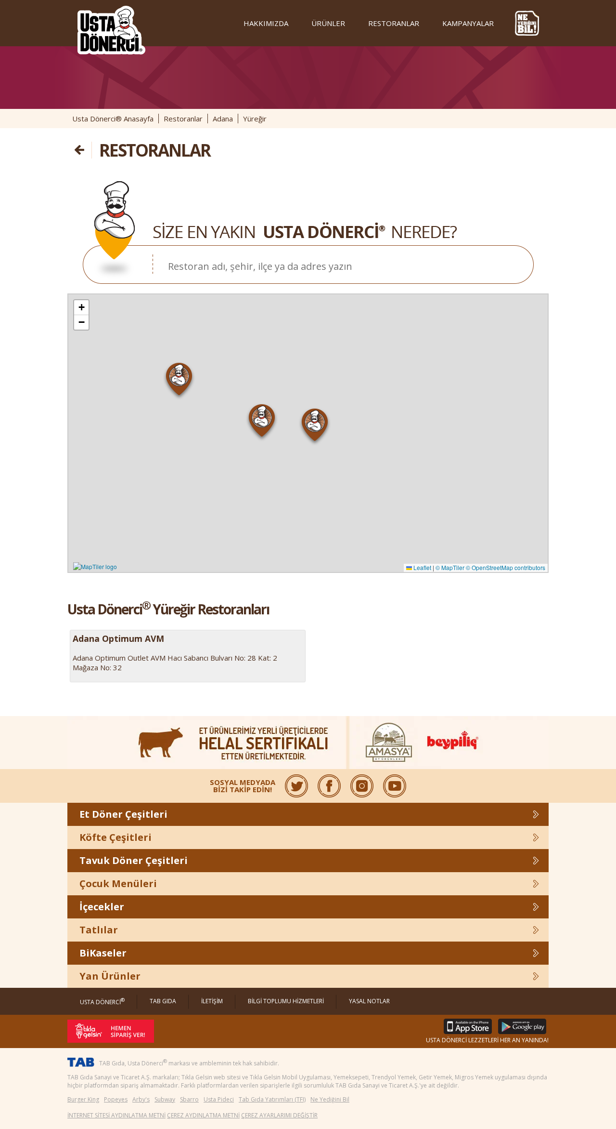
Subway (164, 1099)
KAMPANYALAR (468, 23)
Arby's (141, 1099)
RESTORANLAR (393, 23)
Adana (223, 118)
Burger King (83, 1099)
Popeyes (116, 1099)
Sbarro (189, 1099)
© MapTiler (450, 567)
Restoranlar (183, 118)
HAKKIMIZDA (266, 23)
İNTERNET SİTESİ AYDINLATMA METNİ (116, 1115)
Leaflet (421, 567)
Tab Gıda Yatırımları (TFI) (272, 1099)
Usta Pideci (219, 1099)
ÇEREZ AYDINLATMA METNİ (203, 1115)
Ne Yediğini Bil (329, 1099)
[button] (179, 381)
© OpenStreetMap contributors (505, 567)
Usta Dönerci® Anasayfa (113, 118)
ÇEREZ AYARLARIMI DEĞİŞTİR (279, 1115)
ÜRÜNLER (328, 23)
